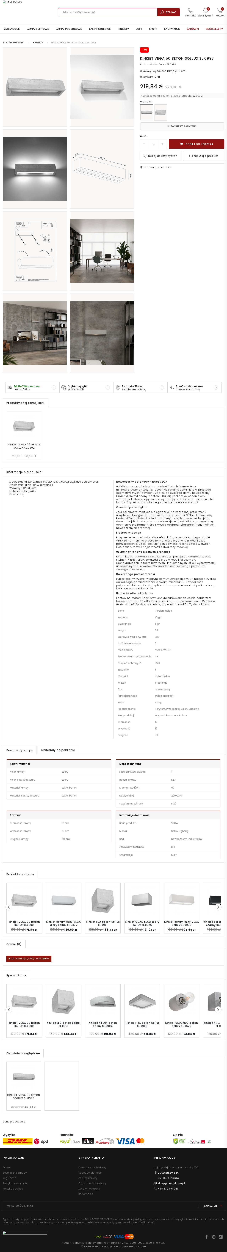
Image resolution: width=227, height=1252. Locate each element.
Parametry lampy (19, 750)
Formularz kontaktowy (92, 1167)
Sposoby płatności (90, 1172)
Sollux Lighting (180, 831)
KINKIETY (38, 42)
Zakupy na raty (87, 1178)
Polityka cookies (13, 1188)
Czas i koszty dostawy (92, 1183)
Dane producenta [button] (14, 1121)
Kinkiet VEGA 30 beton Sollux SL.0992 (24, 446)
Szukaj (171, 12)
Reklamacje (85, 1194)
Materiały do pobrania (58, 750)
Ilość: (143, 136)
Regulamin (9, 1178)
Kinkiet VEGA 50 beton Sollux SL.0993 (23, 1096)
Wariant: (146, 101)
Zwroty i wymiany (89, 1188)
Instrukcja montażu (157, 167)
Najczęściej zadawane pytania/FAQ (176, 1167)
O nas (6, 1167)
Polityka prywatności (15, 1183)
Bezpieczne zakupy (15, 1172)
